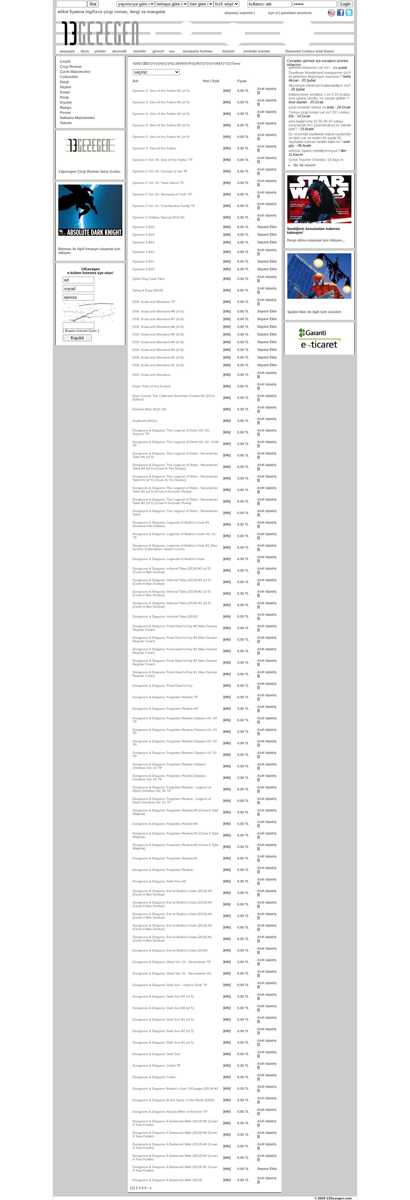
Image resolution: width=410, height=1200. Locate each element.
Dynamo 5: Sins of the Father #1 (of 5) (161, 136)
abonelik (119, 51)
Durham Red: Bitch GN (149, 409)
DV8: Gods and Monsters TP (154, 302)
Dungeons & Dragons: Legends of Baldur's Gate (169, 559)
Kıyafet (66, 102)
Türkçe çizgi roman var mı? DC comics (319, 101)
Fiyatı (242, 81)
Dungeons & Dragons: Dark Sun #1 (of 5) (163, 1042)
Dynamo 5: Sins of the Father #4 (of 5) (161, 102)
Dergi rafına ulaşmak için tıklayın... (316, 240)
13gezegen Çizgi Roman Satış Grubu (89, 171)
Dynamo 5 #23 (143, 242)
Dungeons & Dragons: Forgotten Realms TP (165, 697)
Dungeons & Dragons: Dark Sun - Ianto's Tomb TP (170, 985)
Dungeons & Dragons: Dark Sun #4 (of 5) (163, 1008)
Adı (135, 81)
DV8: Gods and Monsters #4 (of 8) (158, 342)
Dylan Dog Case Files (148, 278)
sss (172, 51)
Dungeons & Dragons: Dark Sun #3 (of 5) (163, 1019)
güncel (158, 51)
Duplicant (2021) (145, 420)
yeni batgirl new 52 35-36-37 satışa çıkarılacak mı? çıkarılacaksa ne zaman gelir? (320, 113)
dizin (85, 51)
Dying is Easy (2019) (148, 290)
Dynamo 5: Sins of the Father (154, 148)
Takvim (66, 123)
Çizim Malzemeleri (75, 72)
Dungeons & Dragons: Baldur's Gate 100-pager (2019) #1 (175, 1088)
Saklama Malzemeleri (77, 118)
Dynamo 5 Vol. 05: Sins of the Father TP (163, 160)
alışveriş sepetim (239, 13)
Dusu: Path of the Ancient (152, 386)
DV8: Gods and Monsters (151, 374)
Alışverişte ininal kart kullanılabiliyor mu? (320, 74)
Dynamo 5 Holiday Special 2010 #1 (159, 217)
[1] (132, 1188)
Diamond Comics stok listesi (309, 51)
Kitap (64, 97)
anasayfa (67, 51)
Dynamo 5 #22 (143, 252)
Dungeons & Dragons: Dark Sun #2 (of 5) (163, 1031)
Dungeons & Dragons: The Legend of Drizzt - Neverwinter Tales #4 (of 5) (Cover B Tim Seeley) (175, 466)
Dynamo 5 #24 (143, 234)
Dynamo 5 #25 (143, 227)
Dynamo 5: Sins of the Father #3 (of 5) (161, 113)
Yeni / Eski (210, 81)
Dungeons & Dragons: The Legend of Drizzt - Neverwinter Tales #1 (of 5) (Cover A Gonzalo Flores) (175, 501)
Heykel (65, 87)
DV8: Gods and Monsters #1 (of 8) (158, 365)
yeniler (100, 51)
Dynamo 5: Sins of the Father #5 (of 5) (161, 90)
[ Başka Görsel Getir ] (81, 331)
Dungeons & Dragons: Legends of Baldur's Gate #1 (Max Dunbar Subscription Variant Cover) (175, 547)
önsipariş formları (198, 51)
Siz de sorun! (304, 165)
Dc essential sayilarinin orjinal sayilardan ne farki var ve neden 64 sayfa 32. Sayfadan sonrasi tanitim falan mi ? (320, 126)
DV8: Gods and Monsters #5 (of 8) (158, 334)
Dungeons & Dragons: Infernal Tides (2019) (165, 616)
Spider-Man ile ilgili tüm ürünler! (314, 312)
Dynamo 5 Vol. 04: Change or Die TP (160, 171)
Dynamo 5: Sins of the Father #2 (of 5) (161, 125)
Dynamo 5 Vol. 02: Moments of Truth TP (162, 194)
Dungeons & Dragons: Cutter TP (157, 1065)
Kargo (65, 92)
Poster (65, 112)
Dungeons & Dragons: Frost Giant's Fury (163, 685)
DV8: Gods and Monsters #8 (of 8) (158, 311)
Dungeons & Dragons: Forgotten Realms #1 (165, 858)
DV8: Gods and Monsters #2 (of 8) (158, 357)
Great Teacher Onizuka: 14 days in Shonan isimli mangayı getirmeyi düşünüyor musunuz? (316, 152)
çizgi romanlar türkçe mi (308, 96)
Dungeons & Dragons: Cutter (154, 1077)
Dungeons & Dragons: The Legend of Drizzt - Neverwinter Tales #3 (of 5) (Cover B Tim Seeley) (175, 478)
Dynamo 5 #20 (143, 269)
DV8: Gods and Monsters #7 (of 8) (158, 319)
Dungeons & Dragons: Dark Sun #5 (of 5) (163, 996)
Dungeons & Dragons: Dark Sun (156, 1054)
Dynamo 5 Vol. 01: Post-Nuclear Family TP (164, 206)
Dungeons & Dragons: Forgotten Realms (163, 870)
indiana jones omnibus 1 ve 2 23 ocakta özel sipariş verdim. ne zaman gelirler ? (319, 85)
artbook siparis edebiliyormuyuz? (314, 139)
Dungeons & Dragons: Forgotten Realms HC (165, 708)
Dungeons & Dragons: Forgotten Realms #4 (165, 823)
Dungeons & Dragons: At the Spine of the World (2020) (173, 1100)
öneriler (139, 51)
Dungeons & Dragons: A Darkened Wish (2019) (167, 1180)
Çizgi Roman (71, 66)
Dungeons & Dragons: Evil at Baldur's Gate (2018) (170, 950)
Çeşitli (65, 61)
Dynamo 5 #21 (143, 261)
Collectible (69, 77)
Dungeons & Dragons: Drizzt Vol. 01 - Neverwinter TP (172, 962)
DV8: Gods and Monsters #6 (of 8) (158, 326)
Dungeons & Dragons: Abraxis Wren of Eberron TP (170, 1111)
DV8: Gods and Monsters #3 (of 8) (158, 349)
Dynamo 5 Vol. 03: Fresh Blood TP (158, 183)
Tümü (236, 63)
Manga (65, 107)
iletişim (228, 51)
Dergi (64, 82)
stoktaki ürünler (256, 51)
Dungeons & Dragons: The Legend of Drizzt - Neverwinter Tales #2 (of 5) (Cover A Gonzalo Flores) (175, 489)
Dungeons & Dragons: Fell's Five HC (159, 881)
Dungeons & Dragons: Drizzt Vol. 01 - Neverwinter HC (172, 973)
